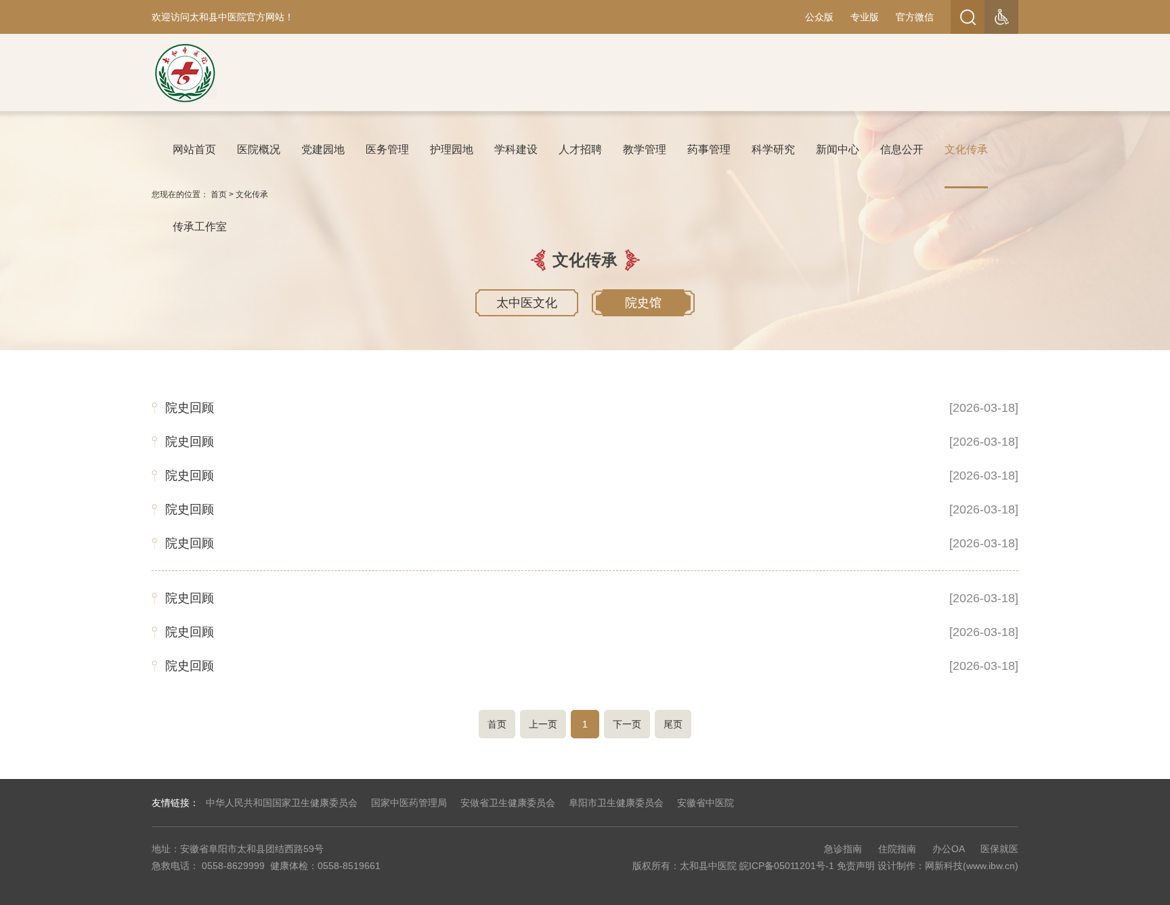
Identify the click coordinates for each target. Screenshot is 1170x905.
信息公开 (902, 149)
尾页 (673, 724)
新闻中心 (837, 149)
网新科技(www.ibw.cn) (971, 865)
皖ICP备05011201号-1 (786, 865)
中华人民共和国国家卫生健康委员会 (282, 802)
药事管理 (709, 149)
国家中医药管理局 (409, 802)
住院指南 (897, 848)
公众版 (819, 17)
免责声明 (856, 865)
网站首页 (194, 149)
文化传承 (966, 149)
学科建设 (516, 149)
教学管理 (644, 149)
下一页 (627, 724)
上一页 (543, 724)
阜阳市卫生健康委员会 (616, 802)
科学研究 (773, 149)
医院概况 (258, 149)
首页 (497, 724)
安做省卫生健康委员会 (507, 802)
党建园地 (323, 149)
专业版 (864, 17)
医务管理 (387, 149)
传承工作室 (200, 226)
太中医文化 (526, 303)
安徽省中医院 (705, 802)
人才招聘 (580, 149)
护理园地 (451, 149)
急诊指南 (843, 848)
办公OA (948, 848)
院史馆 (643, 303)
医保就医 (999, 848)
